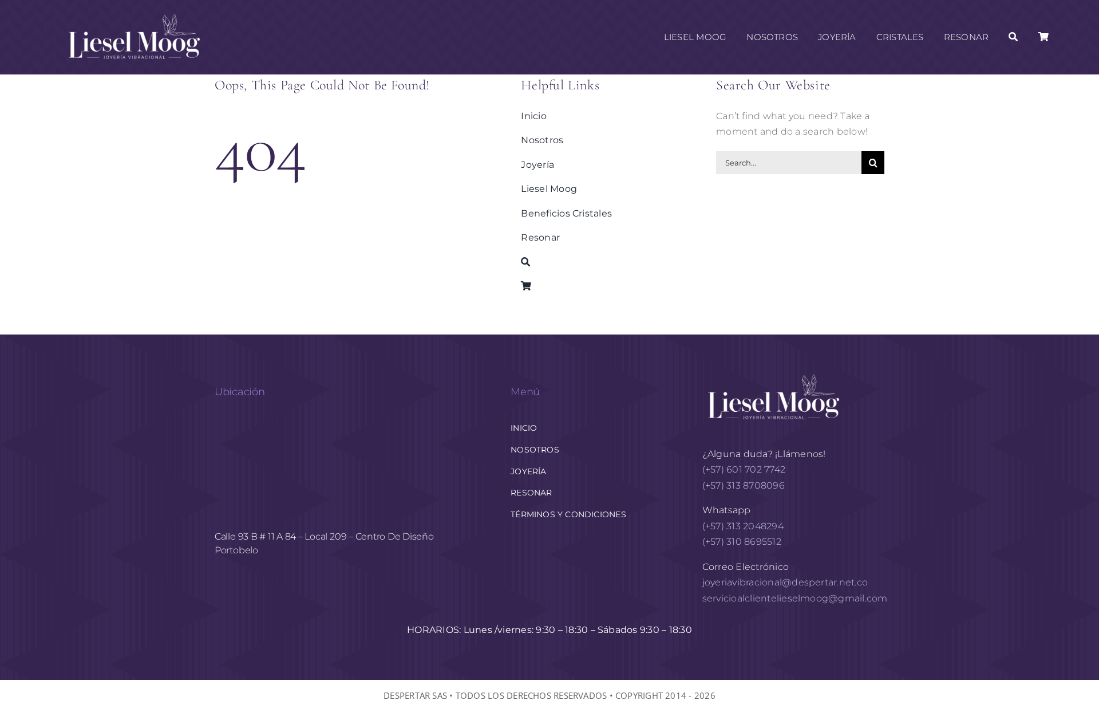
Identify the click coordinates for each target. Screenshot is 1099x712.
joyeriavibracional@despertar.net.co (785, 582)
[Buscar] (1013, 37)
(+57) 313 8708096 (744, 485)
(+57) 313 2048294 (743, 526)
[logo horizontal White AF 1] (773, 373)
